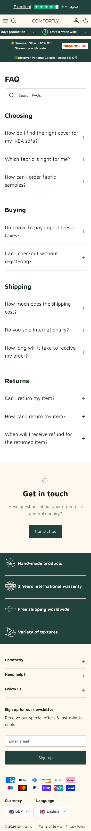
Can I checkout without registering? (31, 257)
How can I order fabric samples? (30, 181)
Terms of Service (51, 826)
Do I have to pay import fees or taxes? (40, 231)
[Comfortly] (45, 21)
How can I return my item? (35, 416)
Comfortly (24, 826)
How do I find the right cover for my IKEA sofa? (41, 137)
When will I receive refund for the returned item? (38, 438)
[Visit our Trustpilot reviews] (45, 7)
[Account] (75, 20)
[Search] (16, 20)
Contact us (45, 531)
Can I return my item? (30, 398)
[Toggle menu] (5, 20)
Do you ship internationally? (37, 329)
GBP (19, 811)
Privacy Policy (75, 826)
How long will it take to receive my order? (40, 352)
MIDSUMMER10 (74, 46)
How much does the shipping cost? (38, 308)
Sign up (45, 757)
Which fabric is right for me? (37, 159)
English (53, 811)
